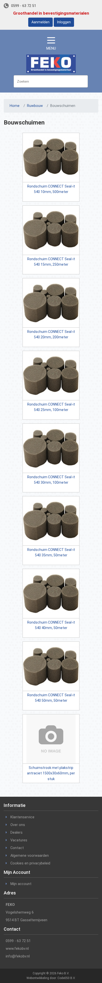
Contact (17, 848)
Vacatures (18, 840)
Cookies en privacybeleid (30, 863)
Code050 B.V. (66, 978)
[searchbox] (52, 81)
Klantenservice (22, 817)
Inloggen (64, 22)
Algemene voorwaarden (29, 856)
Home (15, 106)
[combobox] (51, 81)
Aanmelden (40, 22)
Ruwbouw (35, 106)
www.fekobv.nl (17, 949)
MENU (51, 48)
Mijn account (20, 884)
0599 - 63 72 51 (23, 6)
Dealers (16, 832)
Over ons (17, 825)
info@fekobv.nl (18, 956)
